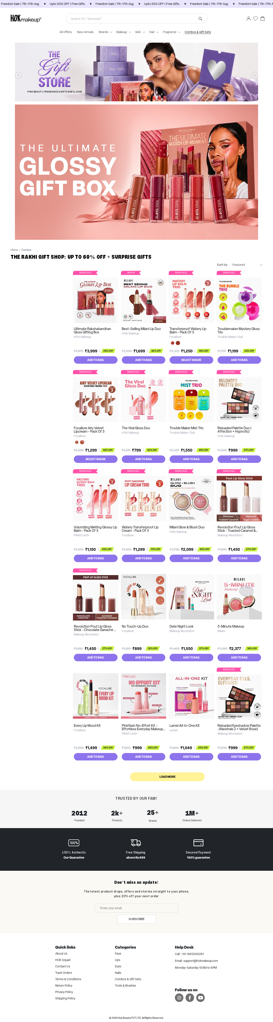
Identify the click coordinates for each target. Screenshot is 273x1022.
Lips (117, 960)
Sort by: (222, 265)
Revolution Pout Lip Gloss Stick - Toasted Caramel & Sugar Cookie (237, 530)
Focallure (176, 337)
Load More (168, 777)
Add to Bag (95, 360)
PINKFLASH (81, 535)
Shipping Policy (65, 998)
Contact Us (62, 966)
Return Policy (63, 985)
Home (14, 250)
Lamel (173, 730)
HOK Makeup (82, 337)
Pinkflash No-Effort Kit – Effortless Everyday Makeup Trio (142, 729)
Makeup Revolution (230, 535)
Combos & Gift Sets (128, 979)
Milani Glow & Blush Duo (187, 527)
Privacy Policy (64, 992)
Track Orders (63, 973)
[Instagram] (179, 997)
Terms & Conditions (68, 979)
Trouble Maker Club (230, 337)
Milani (221, 631)
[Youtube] (200, 997)
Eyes (118, 966)
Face (118, 953)
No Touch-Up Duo (135, 626)
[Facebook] (190, 997)
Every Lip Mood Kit (87, 725)
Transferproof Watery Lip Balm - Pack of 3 (188, 330)
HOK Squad (62, 960)
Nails (118, 973)
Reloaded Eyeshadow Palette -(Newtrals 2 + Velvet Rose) (239, 727)
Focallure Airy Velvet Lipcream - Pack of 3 (89, 430)
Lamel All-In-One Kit (185, 725)
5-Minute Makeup (231, 626)
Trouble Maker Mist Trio (186, 428)
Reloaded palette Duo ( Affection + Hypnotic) (234, 430)
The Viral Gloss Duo (136, 428)
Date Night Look (181, 626)
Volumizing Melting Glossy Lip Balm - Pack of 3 (95, 529)
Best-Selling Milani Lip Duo (141, 329)
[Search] (200, 19)
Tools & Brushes (125, 985)
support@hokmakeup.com (200, 961)
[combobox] (137, 18)
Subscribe (137, 919)
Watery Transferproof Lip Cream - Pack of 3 (140, 529)
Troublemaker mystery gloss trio (239, 330)
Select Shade (191, 360)
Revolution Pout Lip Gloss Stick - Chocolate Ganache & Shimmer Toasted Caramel (95, 629)
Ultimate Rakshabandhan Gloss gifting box (92, 330)
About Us (61, 953)
